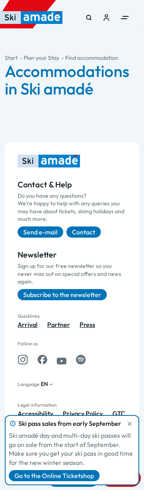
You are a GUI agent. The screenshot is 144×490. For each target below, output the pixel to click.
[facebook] (42, 360)
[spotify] (81, 360)
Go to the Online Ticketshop (54, 476)
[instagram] (23, 360)
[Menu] (125, 17)
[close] (129, 424)
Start (11, 57)
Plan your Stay (41, 57)
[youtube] (61, 360)
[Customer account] (106, 18)
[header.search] (89, 18)
